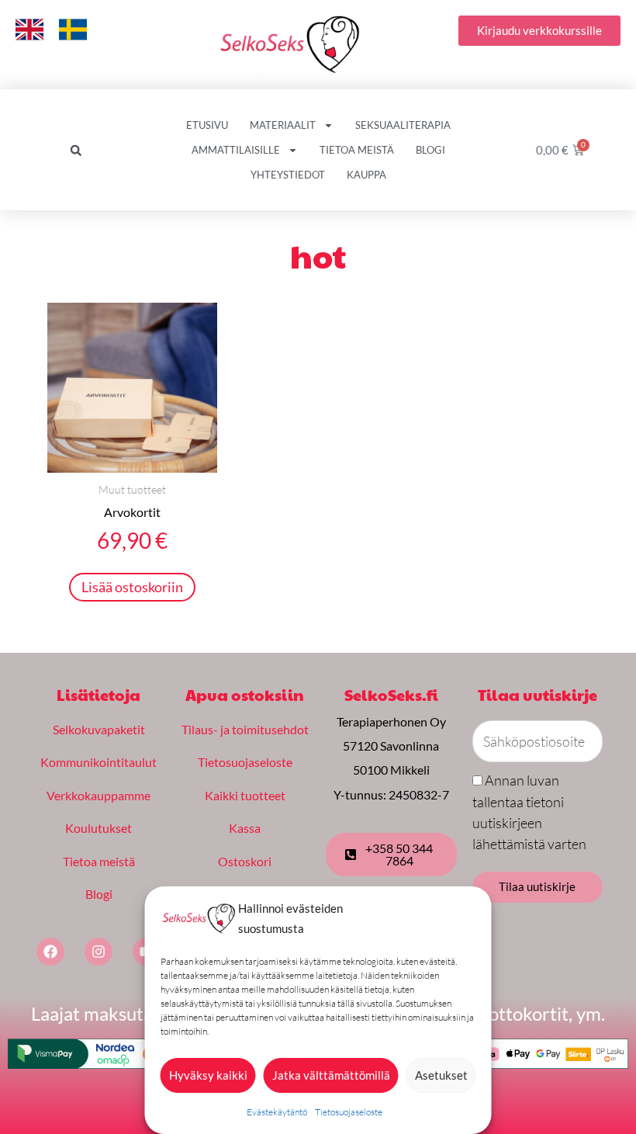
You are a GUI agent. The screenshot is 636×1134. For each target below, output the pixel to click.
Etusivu (207, 125)
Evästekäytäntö (277, 1112)
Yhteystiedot (288, 174)
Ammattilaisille (236, 150)
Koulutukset (98, 827)
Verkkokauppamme (98, 795)
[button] (76, 150)
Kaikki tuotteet (245, 795)
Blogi (430, 150)
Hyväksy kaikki (208, 1075)
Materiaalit (283, 125)
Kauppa (366, 174)
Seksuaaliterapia (403, 125)
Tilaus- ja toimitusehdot (245, 729)
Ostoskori (244, 861)
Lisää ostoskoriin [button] (132, 586)
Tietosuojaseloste (348, 1112)
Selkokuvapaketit (99, 729)
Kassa (245, 827)
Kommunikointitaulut (98, 761)
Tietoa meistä (357, 150)
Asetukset (441, 1075)
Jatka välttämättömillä (331, 1075)
